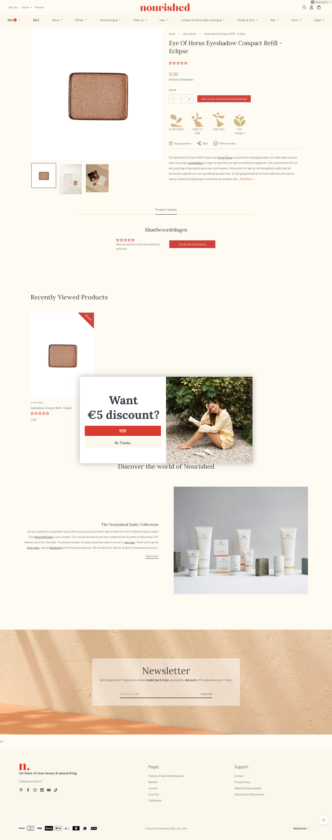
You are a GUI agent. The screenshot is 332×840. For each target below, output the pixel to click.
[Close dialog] (247, 381)
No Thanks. (123, 442)
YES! (122, 430)
